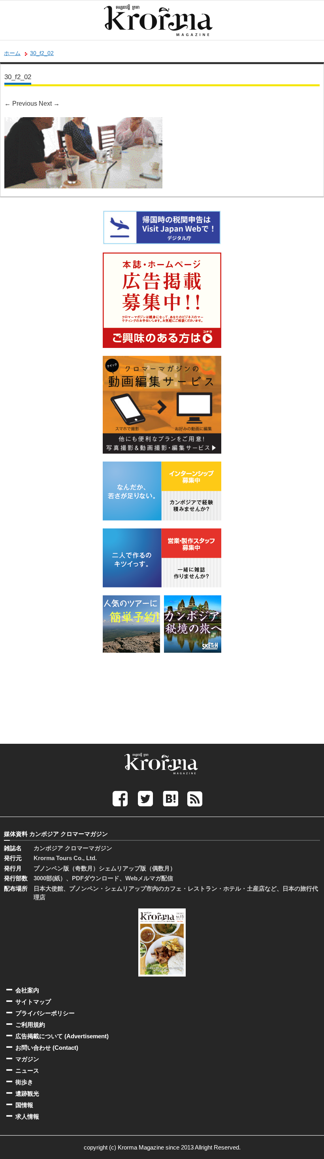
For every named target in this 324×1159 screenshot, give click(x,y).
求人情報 (27, 1116)
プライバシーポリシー (45, 1013)
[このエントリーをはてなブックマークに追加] (170, 798)
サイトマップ (33, 1001)
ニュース (27, 1070)
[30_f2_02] (83, 122)
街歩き (24, 1082)
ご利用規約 (30, 1024)
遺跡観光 (27, 1093)
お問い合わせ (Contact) (46, 1047)
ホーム (12, 53)
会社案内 (27, 990)
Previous (20, 103)
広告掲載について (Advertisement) (62, 1036)
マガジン (27, 1059)
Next (49, 103)
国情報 (24, 1105)
